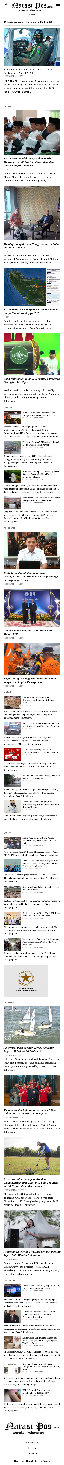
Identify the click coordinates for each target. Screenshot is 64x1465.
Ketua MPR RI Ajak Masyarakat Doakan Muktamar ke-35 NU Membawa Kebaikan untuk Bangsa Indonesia (29, 161)
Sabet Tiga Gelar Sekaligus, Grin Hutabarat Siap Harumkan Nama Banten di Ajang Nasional (41, 804)
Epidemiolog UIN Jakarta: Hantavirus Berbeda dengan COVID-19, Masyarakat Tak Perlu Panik (40, 1340)
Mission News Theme (23, 1461)
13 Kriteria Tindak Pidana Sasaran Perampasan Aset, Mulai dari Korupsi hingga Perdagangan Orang (31, 576)
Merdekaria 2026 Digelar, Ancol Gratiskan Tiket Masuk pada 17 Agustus (40, 751)
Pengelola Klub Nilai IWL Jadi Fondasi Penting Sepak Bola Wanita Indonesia (32, 1253)
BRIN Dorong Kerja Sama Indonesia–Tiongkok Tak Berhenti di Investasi (39, 414)
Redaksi (32, 1447)
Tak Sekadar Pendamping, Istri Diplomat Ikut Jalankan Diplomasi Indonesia (38, 700)
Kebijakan (32, 1453)
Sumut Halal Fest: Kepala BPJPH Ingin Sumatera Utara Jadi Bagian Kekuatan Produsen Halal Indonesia (40, 863)
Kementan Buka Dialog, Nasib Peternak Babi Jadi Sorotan (40, 888)
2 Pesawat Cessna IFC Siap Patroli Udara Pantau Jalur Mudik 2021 (28, 71)
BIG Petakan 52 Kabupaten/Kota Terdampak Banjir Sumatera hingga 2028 (31, 311)
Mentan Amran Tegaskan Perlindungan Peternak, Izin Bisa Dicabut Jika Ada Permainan (40, 942)
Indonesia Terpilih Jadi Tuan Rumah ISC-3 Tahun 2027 (30, 632)
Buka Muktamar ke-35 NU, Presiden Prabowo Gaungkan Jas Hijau (32, 380)
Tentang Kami (32, 1442)
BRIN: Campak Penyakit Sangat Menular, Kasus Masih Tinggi (37, 1391)
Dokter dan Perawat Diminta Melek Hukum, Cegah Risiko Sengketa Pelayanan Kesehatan (38, 1314)
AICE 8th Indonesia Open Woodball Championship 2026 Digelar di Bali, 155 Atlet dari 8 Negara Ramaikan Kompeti (31, 1182)
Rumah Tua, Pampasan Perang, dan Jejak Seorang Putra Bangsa (41, 777)
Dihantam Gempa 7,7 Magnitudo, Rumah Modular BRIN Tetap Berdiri (41, 443)
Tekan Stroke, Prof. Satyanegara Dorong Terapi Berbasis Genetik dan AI (41, 1287)
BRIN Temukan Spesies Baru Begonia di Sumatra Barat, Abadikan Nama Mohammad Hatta (40, 474)
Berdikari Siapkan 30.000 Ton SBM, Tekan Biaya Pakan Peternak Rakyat (41, 914)
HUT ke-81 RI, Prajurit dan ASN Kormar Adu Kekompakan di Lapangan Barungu (40, 724)
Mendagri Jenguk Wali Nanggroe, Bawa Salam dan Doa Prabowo (32, 245)
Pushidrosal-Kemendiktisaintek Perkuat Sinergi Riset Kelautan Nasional (41, 499)
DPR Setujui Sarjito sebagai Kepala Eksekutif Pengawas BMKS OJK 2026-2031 (39, 841)
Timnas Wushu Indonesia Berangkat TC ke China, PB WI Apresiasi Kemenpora (30, 1111)
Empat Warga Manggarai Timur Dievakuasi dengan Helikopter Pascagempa (30, 680)
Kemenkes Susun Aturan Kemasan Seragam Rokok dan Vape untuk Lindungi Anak (41, 1367)
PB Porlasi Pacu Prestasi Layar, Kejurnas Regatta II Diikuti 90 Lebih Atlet (29, 1049)
